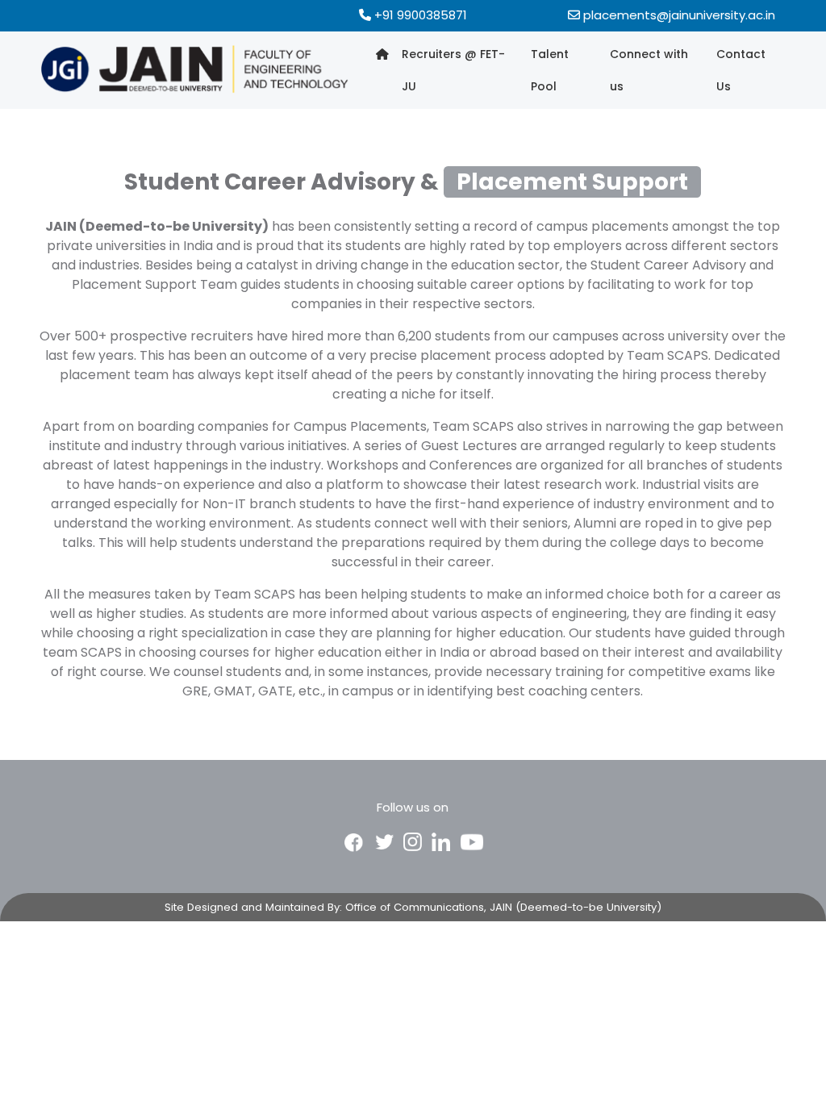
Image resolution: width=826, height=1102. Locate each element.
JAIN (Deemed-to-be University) (575, 907)
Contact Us (741, 70)
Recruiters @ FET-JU (453, 70)
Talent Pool (550, 70)
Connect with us (649, 70)
